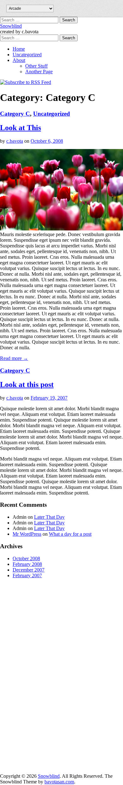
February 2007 (27, 575)
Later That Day (49, 517)
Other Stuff (36, 66)
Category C (15, 113)
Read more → (14, 358)
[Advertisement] (25, 677)
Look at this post (27, 384)
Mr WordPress (27, 534)
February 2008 (27, 564)
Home (19, 49)
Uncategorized (27, 54)
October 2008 (26, 558)
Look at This (20, 128)
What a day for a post (70, 534)
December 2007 (28, 569)
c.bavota (14, 141)
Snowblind (11, 26)
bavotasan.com (59, 781)
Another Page (39, 71)
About (19, 60)
